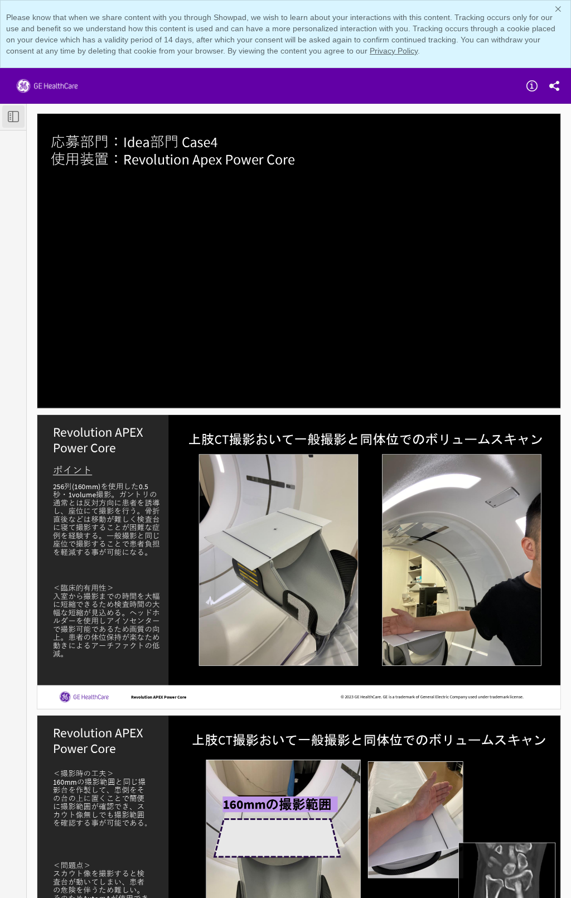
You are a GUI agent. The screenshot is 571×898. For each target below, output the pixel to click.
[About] (532, 86)
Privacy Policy (394, 50)
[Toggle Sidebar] (13, 116)
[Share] (554, 86)
